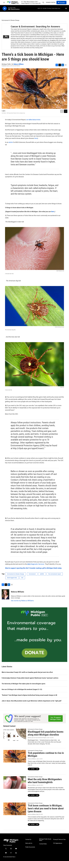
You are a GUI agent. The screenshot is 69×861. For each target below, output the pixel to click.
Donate (62, 2)
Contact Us (28, 839)
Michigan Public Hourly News (45, 839)
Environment (32, 574)
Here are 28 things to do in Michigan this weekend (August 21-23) (22, 689)
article (11, 142)
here (36, 138)
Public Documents (30, 847)
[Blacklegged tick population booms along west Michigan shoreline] (14, 735)
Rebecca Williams (19, 64)
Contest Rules (43, 844)
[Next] (65, 111)
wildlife (42, 574)
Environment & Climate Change (10, 20)
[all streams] (66, 8)
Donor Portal (51, 2)
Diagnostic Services (35, 564)
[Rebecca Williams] (5, 594)
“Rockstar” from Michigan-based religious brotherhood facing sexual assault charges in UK (29, 695)
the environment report (54, 574)
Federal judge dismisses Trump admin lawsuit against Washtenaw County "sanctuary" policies (30, 678)
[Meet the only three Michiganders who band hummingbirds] (14, 782)
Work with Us (28, 843)
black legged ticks (12, 577)
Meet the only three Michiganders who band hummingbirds (45, 781)
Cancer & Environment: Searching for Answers (35, 26)
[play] (4, 8)
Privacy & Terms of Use (59, 839)
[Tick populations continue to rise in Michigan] (14, 756)
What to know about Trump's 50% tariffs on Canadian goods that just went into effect (27, 672)
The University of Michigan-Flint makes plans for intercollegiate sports (23, 684)
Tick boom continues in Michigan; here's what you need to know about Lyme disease (46, 808)
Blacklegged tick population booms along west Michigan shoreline (45, 733)
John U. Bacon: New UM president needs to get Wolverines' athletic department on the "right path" (32, 701)
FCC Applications (57, 843)
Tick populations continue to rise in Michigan (46, 754)
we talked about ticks (33, 119)
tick (22, 577)
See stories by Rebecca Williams (22, 601)
